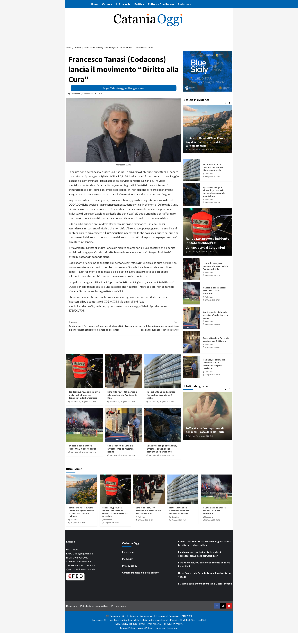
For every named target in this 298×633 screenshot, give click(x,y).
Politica (139, 4)
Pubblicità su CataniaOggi (94, 605)
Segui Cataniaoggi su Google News (123, 88)
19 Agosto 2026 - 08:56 (206, 436)
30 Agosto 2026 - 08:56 (89, 402)
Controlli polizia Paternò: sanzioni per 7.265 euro (216, 339)
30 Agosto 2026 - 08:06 (128, 402)
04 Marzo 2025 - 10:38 (93, 93)
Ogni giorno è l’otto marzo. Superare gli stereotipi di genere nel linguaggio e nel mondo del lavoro (95, 326)
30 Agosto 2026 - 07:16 (167, 402)
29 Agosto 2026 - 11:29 (167, 455)
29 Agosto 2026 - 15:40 (128, 455)
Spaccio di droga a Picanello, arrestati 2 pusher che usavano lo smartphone (162, 448)
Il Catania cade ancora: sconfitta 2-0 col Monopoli (82, 447)
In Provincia (123, 4)
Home (94, 4)
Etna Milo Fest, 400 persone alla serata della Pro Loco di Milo (122, 394)
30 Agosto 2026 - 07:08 (89, 452)
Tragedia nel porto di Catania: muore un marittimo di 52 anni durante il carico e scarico (152, 326)
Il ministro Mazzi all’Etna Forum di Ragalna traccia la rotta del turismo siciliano (207, 141)
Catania (107, 4)
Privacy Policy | (145, 627)
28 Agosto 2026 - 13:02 (212, 375)
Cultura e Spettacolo (161, 4)
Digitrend (196, 619)
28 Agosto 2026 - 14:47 (212, 347)
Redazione (184, 4)
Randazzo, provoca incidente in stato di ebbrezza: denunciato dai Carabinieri (84, 394)
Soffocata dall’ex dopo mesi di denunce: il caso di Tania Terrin (205, 430)
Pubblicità (127, 559)
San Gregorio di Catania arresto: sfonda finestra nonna (120, 448)
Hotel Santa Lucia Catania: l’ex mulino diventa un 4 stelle (161, 394)
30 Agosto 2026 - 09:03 (206, 149)
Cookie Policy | (128, 627)
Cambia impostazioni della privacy (140, 572)
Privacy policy (129, 565)
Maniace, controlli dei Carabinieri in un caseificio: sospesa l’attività (214, 364)
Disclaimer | (160, 627)
